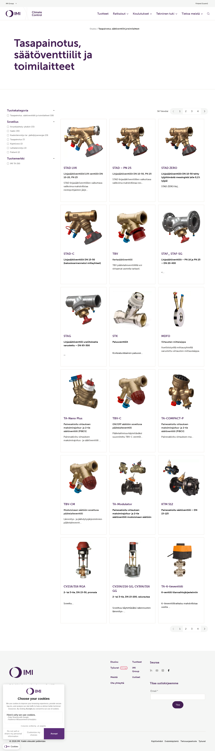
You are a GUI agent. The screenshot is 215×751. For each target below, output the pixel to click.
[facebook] (168, 670)
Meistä (114, 677)
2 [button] (185, 111)
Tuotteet (137, 661)
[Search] (208, 13)
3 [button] (191, 111)
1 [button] (179, 111)
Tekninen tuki (165, 13)
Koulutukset (141, 13)
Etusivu (93, 29)
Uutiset (136, 677)
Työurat (114, 667)
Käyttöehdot (157, 741)
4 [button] (198, 111)
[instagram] (163, 670)
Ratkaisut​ (119, 13)
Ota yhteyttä (117, 683)
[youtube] (157, 670)
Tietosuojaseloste (188, 741)
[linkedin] (151, 670)
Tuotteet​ (103, 13)
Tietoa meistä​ (191, 13)
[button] (173, 111)
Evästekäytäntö (172, 741)
